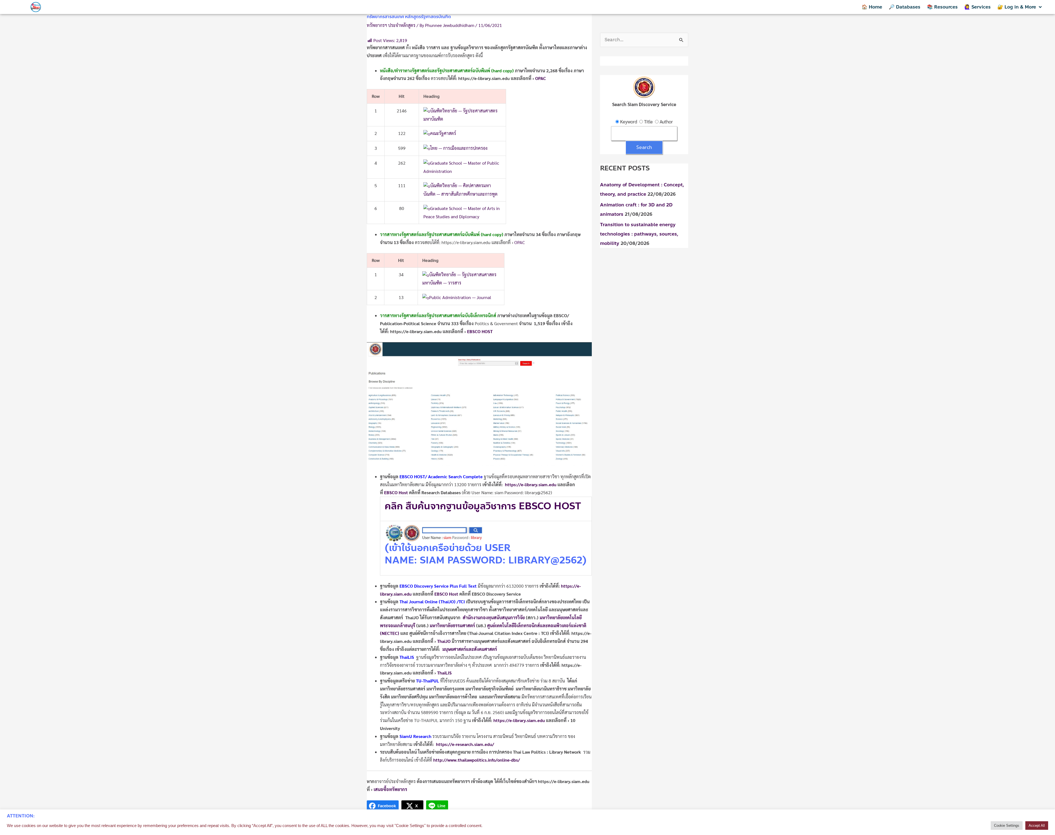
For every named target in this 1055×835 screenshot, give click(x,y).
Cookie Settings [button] (1006, 825)
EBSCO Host (396, 492)
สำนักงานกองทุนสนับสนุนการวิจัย (494, 617)
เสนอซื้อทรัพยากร (390, 789)
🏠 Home (872, 6)
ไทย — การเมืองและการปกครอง (458, 148)
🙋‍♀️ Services (977, 6)
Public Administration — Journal (460, 297)
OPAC (519, 242)
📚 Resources (942, 6)
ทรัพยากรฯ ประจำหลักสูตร (391, 25)
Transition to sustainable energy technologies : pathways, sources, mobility (639, 234)
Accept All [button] (1037, 825)
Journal (416, 601)
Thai (404, 601)
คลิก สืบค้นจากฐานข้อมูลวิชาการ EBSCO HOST (484, 506)
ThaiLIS (444, 673)
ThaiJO (444, 641)
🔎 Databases (904, 6)
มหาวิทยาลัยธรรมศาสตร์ (452, 625)
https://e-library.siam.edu (530, 484)
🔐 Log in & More (1016, 6)
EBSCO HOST (480, 331)
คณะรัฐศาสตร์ (443, 133)
